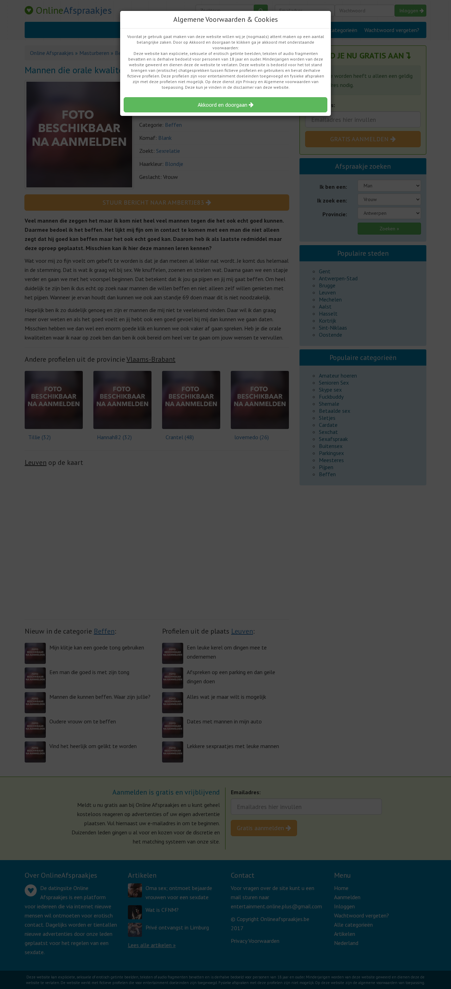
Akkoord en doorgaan (223, 104)
